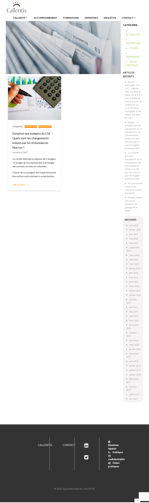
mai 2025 (133, 238)
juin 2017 (133, 398)
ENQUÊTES (110, 17)
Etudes (133, 48)
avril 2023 (133, 259)
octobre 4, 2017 (20, 152)
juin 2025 (133, 234)
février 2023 (134, 268)
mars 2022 (134, 286)
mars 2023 (134, 264)
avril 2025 (133, 243)
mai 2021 (133, 311)
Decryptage (45, 126)
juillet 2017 (134, 394)
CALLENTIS (19, 17)
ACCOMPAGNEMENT (45, 17)
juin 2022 (133, 272)
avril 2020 (133, 340)
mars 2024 (134, 255)
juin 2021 (133, 307)
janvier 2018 (135, 374)
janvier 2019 (135, 370)
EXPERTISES (91, 17)
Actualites (31, 126)
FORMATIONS (71, 17)
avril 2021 (133, 316)
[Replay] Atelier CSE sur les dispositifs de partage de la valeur (133, 204)
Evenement (133, 56)
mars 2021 (134, 320)
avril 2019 (133, 361)
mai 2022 (133, 277)
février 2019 (134, 365)
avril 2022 (133, 281)
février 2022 (134, 290)
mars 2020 (134, 344)
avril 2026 (133, 225)
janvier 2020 (135, 349)
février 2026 (134, 229)
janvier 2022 (135, 295)
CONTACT (128, 17)
